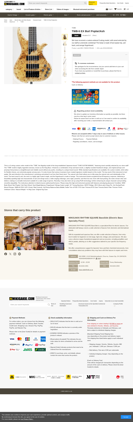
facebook (5, 254)
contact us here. (80, 73)
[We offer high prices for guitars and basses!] (85, 97)
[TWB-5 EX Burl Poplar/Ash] (65, 37)
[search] (85, 3)
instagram (14, 254)
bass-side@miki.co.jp (86, 270)
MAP (99, 258)
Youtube (19, 254)
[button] (65, 29)
